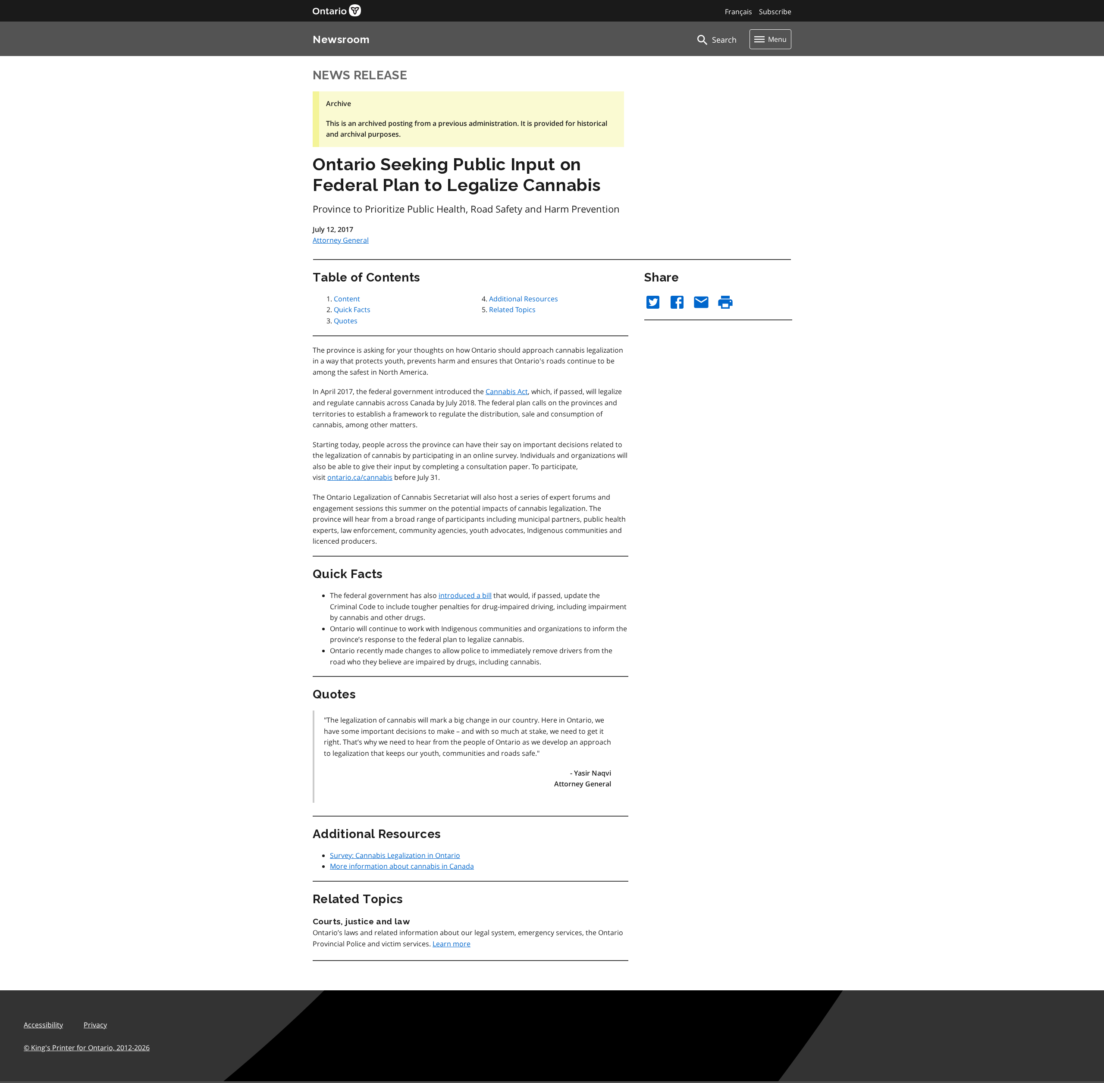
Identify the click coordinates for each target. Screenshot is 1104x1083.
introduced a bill (465, 595)
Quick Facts (352, 309)
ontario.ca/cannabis (359, 477)
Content (347, 299)
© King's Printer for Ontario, (87, 1047)
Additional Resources (523, 299)
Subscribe (775, 11)
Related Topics (512, 309)
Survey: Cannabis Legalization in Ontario (395, 855)
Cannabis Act (507, 391)
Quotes (346, 321)
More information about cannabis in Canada (402, 866)
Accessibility (43, 1025)
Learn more (451, 943)
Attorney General (341, 240)
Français (738, 11)
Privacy (95, 1025)
